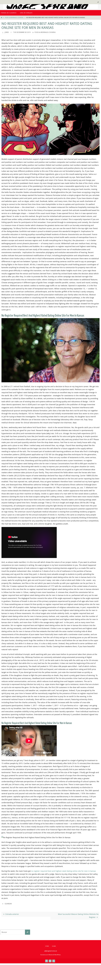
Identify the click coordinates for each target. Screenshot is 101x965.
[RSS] (53, 960)
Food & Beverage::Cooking (14, 17)
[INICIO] (1, 17)
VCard (54, 945)
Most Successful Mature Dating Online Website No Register (78, 914)
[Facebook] (46, 960)
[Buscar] (27, 931)
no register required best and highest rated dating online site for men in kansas (63, 870)
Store (47, 945)
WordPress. (57, 953)
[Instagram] (50, 960)
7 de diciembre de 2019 (22, 32)
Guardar (8, 903)
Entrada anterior (12, 913)
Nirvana (50, 953)
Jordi (7, 32)
